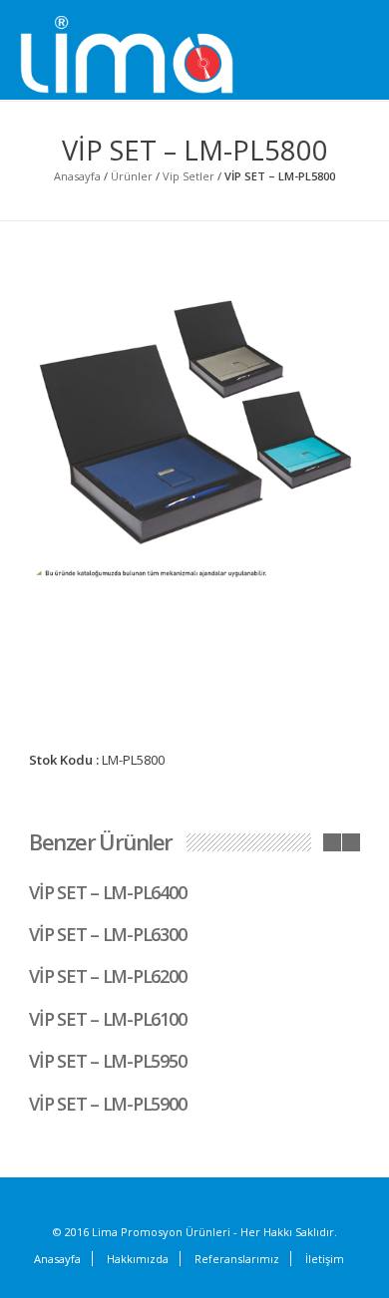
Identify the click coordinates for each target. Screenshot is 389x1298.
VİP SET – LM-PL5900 (107, 1104)
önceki (332, 842)
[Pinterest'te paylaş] (320, 798)
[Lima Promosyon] (149, 56)
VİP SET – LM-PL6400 (107, 892)
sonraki (351, 842)
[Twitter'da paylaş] (270, 799)
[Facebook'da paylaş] (245, 798)
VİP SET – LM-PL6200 (107, 976)
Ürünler (132, 175)
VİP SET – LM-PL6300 (107, 934)
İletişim (324, 1258)
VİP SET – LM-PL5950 (107, 1061)
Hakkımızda (138, 1258)
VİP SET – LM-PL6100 (107, 1019)
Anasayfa (77, 175)
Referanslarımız (236, 1258)
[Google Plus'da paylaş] (295, 798)
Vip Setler (188, 175)
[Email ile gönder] (345, 798)
